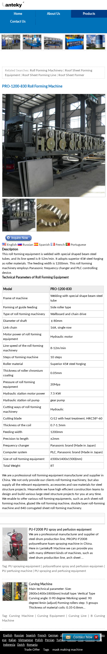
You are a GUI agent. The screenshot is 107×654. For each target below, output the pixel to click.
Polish (39, 640)
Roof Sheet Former (71, 75)
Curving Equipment (51, 615)
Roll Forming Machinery (46, 70)
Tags (46, 649)
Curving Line (77, 615)
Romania (32, 644)
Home (18, 13)
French (60, 244)
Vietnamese (25, 640)
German (53, 635)
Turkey (60, 640)
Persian (49, 640)
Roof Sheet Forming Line (39, 75)
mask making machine (67, 649)
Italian (12, 640)
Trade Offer (32, 649)
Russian (28, 244)
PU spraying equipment (24, 566)
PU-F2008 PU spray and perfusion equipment (60, 529)
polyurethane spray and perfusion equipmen (73, 566)
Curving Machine (40, 584)
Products (89, 13)
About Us (53, 13)
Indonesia (9, 644)
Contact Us (17, 21)
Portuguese (78, 244)
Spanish (44, 244)
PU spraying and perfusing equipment (60, 570)
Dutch (21, 644)
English (12, 244)
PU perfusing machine (17, 570)
